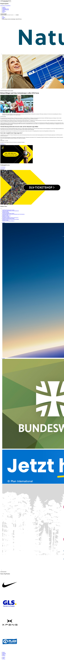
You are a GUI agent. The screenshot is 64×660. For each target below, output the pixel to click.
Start (3, 16)
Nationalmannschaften (5, 8)
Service (3, 12)
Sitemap (3, 654)
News (3, 18)
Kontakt (3, 652)
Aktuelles (3, 7)
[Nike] (9, 593)
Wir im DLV (4, 11)
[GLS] (9, 612)
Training (3, 10)
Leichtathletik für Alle (5, 9)
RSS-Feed (3, 655)
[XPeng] (9, 631)
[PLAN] (9, 650)
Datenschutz (4, 653)
